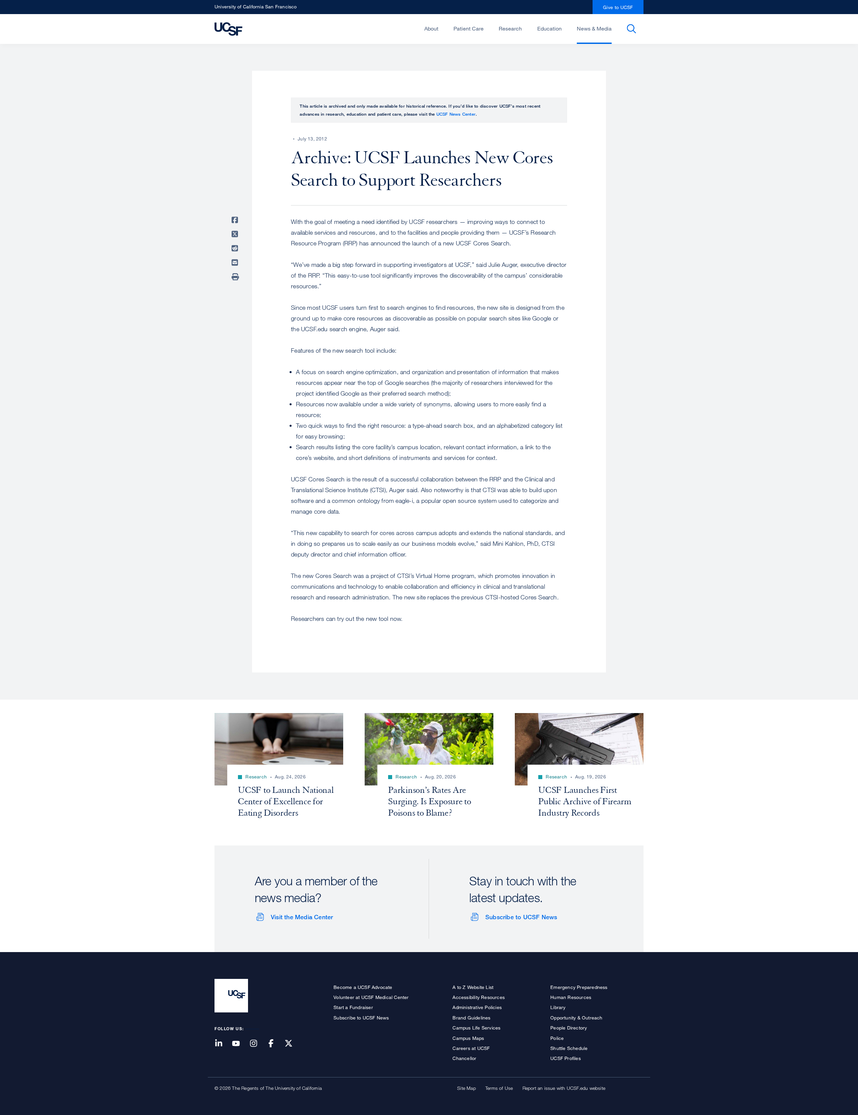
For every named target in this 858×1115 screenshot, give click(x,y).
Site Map (466, 1088)
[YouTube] (240, 1043)
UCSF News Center (456, 114)
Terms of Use (499, 1088)
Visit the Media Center (302, 917)
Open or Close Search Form (631, 29)
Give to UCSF (618, 7)
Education (549, 28)
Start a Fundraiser (353, 1007)
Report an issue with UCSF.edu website (564, 1088)
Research (510, 28)
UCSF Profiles (565, 1058)
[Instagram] (257, 1043)
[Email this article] (236, 262)
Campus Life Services (476, 1028)
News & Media (594, 28)
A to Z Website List (472, 987)
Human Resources (570, 997)
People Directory (568, 1028)
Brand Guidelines (471, 1017)
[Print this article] (236, 277)
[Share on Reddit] (236, 248)
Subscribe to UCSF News (521, 917)
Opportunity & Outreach (576, 1017)
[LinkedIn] (222, 1043)
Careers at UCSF (471, 1048)
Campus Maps (468, 1038)
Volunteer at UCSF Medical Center (371, 997)
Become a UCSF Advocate (362, 987)
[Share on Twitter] (236, 234)
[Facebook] (275, 1043)
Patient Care (468, 28)
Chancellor (464, 1058)
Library (557, 1007)
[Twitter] (293, 1043)
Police (557, 1038)
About (431, 28)
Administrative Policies (477, 1007)
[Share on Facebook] (236, 220)
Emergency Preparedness (578, 987)
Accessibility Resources (478, 997)
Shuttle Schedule (569, 1048)
